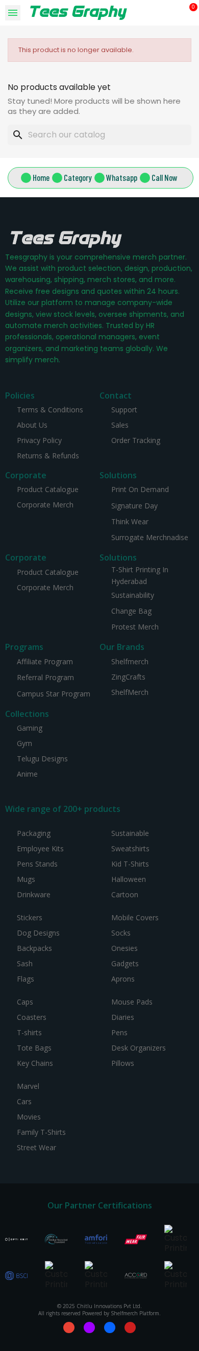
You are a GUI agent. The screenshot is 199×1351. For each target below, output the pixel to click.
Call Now (165, 177)
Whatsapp (121, 177)
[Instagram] (89, 1327)
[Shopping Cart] (189, 12)
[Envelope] (68, 1327)
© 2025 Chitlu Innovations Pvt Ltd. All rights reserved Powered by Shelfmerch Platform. (99, 1309)
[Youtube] (130, 1327)
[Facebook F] (109, 1327)
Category (78, 177)
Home (41, 177)
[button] (174, 13)
